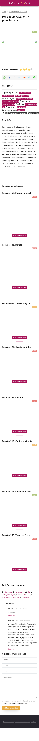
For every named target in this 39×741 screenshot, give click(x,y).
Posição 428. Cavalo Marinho (16, 346)
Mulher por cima (24, 594)
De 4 (29, 592)
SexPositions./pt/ (18, 3)
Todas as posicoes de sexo (18, 113)
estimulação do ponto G (11, 101)
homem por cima (8, 96)
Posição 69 (6, 597)
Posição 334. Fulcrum (12, 397)
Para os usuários (8, 722)
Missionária (8, 592)
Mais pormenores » (19, 235)
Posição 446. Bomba (12, 244)
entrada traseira (25, 93)
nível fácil (21, 110)
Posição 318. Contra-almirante (17, 441)
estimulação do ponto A (24, 99)
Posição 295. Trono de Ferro (16, 535)
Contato (33, 722)
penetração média (9, 104)
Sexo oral (16, 597)
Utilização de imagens (22, 722)
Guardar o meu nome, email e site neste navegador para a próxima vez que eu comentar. (19, 702)
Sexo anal (25, 597)
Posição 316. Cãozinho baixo (16, 491)
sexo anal (25, 96)
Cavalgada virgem (8, 594)
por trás (17, 96)
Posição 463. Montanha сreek (16, 193)
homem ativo (21, 107)
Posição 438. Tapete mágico (16, 303)
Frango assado (20, 592)
